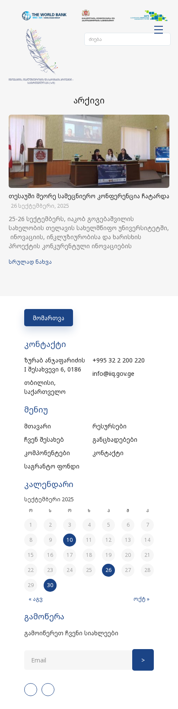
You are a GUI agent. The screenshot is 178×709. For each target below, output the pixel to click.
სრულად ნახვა (30, 261)
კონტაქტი (108, 453)
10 (70, 539)
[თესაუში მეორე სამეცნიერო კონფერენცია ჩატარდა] (89, 151)
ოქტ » (141, 599)
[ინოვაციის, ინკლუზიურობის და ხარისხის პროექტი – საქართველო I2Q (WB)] (41, 56)
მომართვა (48, 318)
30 (50, 585)
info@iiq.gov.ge (113, 373)
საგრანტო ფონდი (51, 466)
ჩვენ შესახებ (44, 439)
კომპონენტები (47, 453)
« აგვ (36, 599)
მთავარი (37, 426)
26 (108, 570)
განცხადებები (114, 439)
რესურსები (109, 426)
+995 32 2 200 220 (118, 360)
